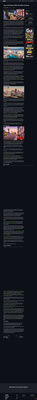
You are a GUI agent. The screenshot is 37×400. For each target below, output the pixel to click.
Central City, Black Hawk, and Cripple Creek (10, 222)
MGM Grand (19, 75)
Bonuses (17, 397)
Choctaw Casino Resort (18, 118)
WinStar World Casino (12, 115)
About (17, 396)
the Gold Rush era (11, 307)
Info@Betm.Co (23, 396)
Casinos (10, 7)
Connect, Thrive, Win (7, 397)
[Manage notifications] (35, 398)
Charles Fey (18, 30)
